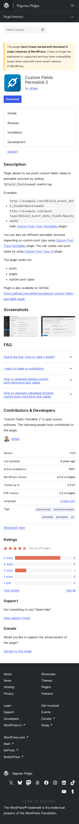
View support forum (17, 618)
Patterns (47, 693)
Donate (48, 719)
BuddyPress (14, 757)
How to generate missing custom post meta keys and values (26, 380)
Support (12, 151)
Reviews (13, 123)
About (8, 674)
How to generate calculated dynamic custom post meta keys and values (29, 394)
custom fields (43, 509)
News (7, 680)
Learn (7, 705)
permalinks (62, 517)
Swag (47, 725)
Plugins (46, 687)
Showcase (48, 674)
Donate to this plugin (18, 651)
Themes (46, 680)
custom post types (63, 509)
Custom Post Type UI (39, 251)
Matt (9, 744)
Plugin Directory (13, 16)
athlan (34, 88)
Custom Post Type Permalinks (37, 226)
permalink (47, 517)
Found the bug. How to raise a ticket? (29, 357)
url (72, 517)
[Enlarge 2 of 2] (70, 321)
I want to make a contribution (24, 368)
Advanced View (14, 527)
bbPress (11, 750)
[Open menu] (73, 5)
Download (12, 99)
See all (71, 590)
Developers (11, 719)
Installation (15, 132)
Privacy (9, 693)
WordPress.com (16, 737)
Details (12, 113)
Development (17, 142)
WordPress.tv (15, 725)
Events (46, 712)
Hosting (9, 687)
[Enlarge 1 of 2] (33, 321)
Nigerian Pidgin (22, 773)
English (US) (68, 501)
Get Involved (50, 705)
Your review (11, 590)
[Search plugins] (42, 29)
